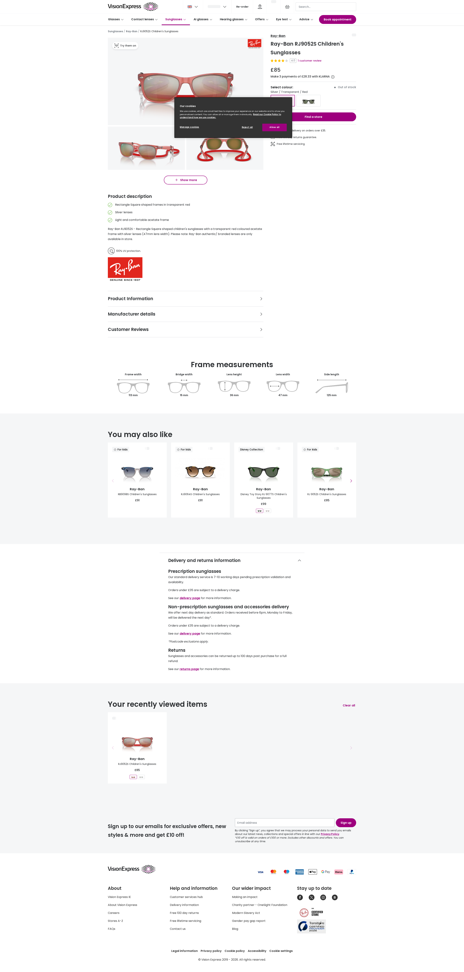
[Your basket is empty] (287, 6)
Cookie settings (281, 951)
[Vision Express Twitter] (311, 897)
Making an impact (245, 897)
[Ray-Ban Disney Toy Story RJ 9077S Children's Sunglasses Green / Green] (259, 511)
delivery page (190, 598)
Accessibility (257, 951)
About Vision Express (122, 905)
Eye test (282, 19)
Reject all (247, 127)
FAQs (111, 929)
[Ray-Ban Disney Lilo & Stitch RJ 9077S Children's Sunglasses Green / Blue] (267, 511)
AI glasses (201, 19)
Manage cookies (189, 127)
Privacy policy (211, 951)
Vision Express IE (119, 897)
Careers (113, 913)
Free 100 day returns (184, 913)
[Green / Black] (308, 100)
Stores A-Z (115, 921)
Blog (235, 929)
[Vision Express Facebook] (300, 897)
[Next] (351, 480)
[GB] (193, 6)
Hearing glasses (232, 19)
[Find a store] (260, 6)
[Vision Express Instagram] (323, 897)
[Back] (113, 480)
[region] (233, 117)
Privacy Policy (330, 834)
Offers (260, 19)
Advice (304, 19)
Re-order (242, 7)
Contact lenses (142, 19)
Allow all (274, 127)
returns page (189, 669)
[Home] (133, 6)
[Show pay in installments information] (332, 77)
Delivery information (184, 905)
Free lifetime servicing (185, 921)
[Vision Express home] (135, 869)
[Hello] (217, 6)
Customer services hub (186, 897)
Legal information (184, 951)
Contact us (178, 929)
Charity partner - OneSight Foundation (259, 905)
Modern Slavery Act (246, 913)
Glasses (114, 19)
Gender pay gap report (249, 921)
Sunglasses (173, 19)
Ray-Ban (131, 31)
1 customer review (310, 60)
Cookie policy (235, 951)
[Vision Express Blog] (335, 897)
